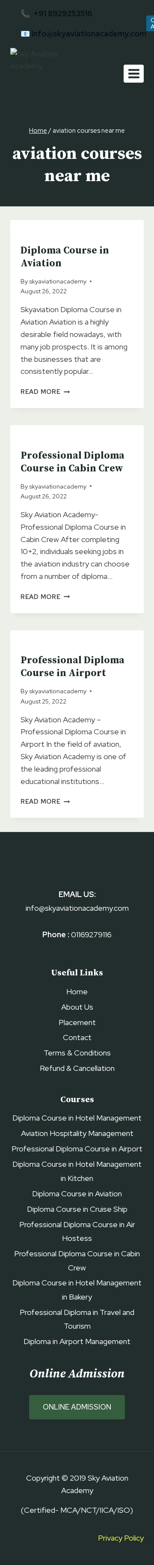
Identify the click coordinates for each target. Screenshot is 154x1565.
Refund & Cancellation (77, 1068)
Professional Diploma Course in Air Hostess (77, 1231)
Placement (77, 1022)
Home (77, 991)
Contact (77, 1037)
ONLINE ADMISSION (77, 1407)
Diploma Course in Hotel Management (77, 1118)
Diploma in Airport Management (77, 1341)
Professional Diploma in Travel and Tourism (77, 1319)
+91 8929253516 (62, 13)
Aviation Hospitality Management (77, 1133)
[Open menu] (134, 73)
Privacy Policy (121, 1538)
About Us (77, 1007)
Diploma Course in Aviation (77, 1193)
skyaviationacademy (57, 281)
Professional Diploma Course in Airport (72, 667)
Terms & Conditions (77, 1053)
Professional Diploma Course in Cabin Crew (72, 462)
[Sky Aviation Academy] (48, 74)
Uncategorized (46, 234)
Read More (45, 392)
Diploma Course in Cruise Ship (77, 1209)
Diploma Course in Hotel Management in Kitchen (77, 1171)
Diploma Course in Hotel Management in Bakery (77, 1289)
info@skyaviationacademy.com (89, 34)
